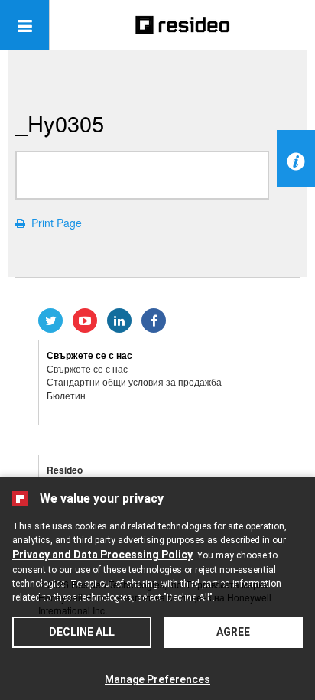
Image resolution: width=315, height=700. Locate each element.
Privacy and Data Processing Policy (102, 555)
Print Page (53, 222)
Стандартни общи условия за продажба (134, 381)
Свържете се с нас (87, 368)
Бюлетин (66, 395)
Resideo (65, 470)
